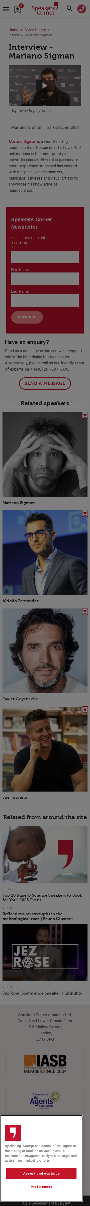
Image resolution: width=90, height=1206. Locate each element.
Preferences (41, 1187)
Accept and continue (41, 1173)
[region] (41, 1158)
